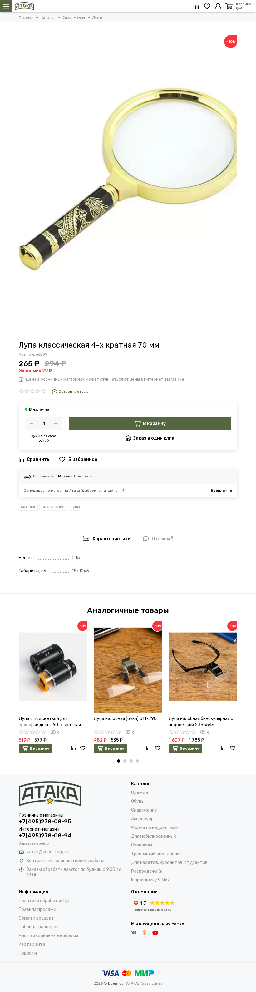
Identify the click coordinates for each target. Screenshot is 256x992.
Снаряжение (53, 507)
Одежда (139, 792)
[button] (118, 761)
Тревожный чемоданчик (156, 853)
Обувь (137, 801)
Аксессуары (144, 819)
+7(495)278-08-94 (45, 835)
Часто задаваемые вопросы (48, 935)
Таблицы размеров (39, 927)
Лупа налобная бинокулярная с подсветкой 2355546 (201, 722)
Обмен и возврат (36, 918)
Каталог (28, 507)
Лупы (75, 507)
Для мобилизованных (153, 836)
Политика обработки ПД (44, 900)
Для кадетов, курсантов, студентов (169, 862)
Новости (28, 953)
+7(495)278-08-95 (45, 821)
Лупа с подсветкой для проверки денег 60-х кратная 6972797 (50, 722)
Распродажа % (146, 871)
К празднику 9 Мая (150, 880)
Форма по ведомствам (154, 827)
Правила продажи (37, 909)
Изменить (83, 476)
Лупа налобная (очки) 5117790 (125, 718)
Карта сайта (32, 944)
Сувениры (141, 845)
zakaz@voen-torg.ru (47, 852)
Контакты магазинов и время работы (65, 860)
